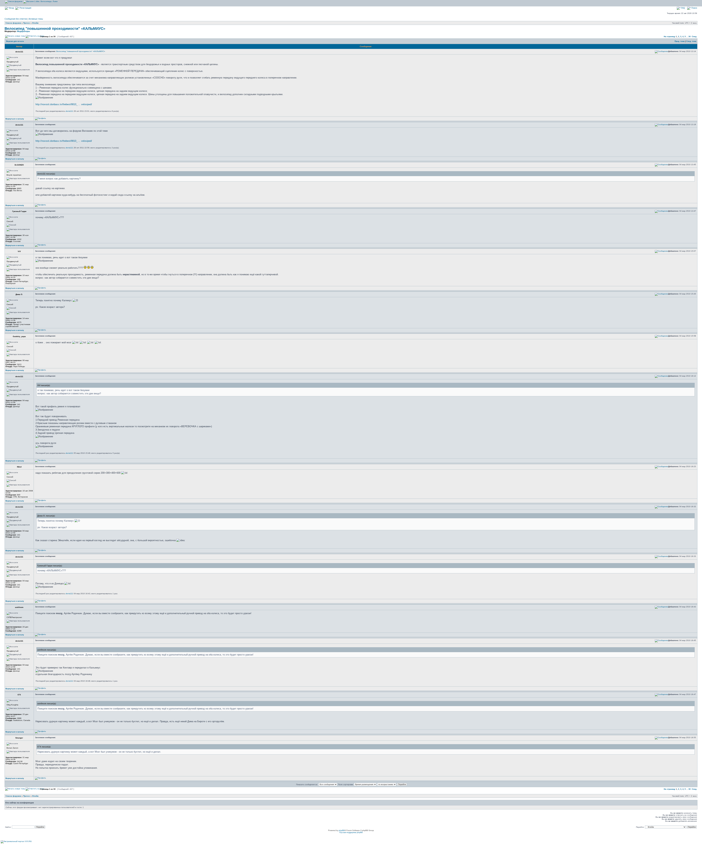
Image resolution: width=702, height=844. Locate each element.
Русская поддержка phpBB (351, 832)
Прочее (26, 23)
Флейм (35, 23)
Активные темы (36, 19)
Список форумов (13, 23)
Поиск (694, 8)
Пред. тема (680, 41)
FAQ (682, 8)
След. (694, 36)
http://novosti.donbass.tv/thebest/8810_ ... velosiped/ (63, 104)
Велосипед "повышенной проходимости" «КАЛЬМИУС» (55, 29)
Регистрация (25, 8)
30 (689, 36)
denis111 (69, 111)
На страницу (669, 36)
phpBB (342, 830)
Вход (11, 8)
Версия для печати (15, 41)
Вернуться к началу (14, 119)
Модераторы (23, 31)
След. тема (691, 41)
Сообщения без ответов (16, 19)
